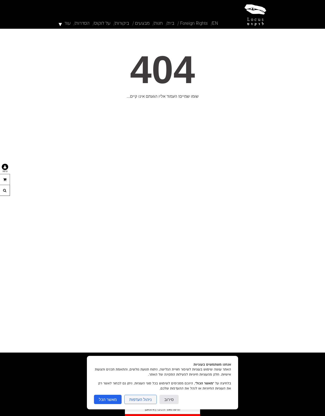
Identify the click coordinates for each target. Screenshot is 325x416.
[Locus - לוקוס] (254, 14)
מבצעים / (140, 23)
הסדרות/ (82, 23)
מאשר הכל (108, 399)
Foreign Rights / (193, 23)
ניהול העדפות (140, 399)
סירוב (169, 399)
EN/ (214, 23)
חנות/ (158, 23)
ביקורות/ (121, 23)
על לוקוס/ (101, 23)
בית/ (170, 23)
